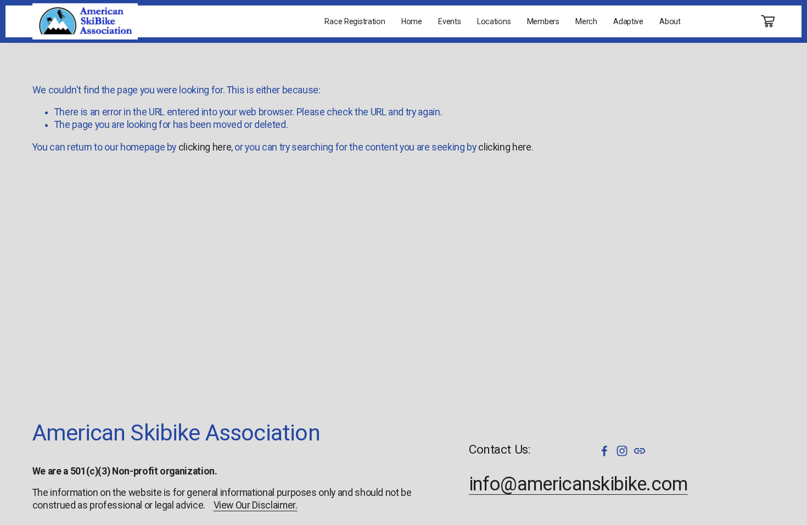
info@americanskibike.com (578, 484)
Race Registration (354, 21)
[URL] (639, 450)
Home (411, 21)
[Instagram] (622, 450)
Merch (586, 21)
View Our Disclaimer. (256, 505)
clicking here (204, 147)
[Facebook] (604, 450)
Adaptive (628, 21)
